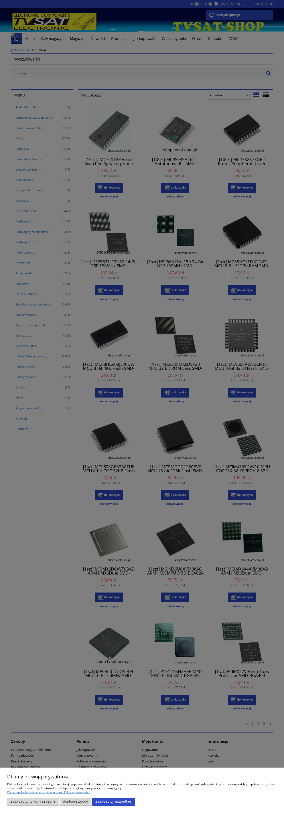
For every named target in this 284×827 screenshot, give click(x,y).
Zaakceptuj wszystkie (113, 801)
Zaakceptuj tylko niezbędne (32, 801)
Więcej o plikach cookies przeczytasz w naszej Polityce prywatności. (48, 792)
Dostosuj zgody (75, 801)
